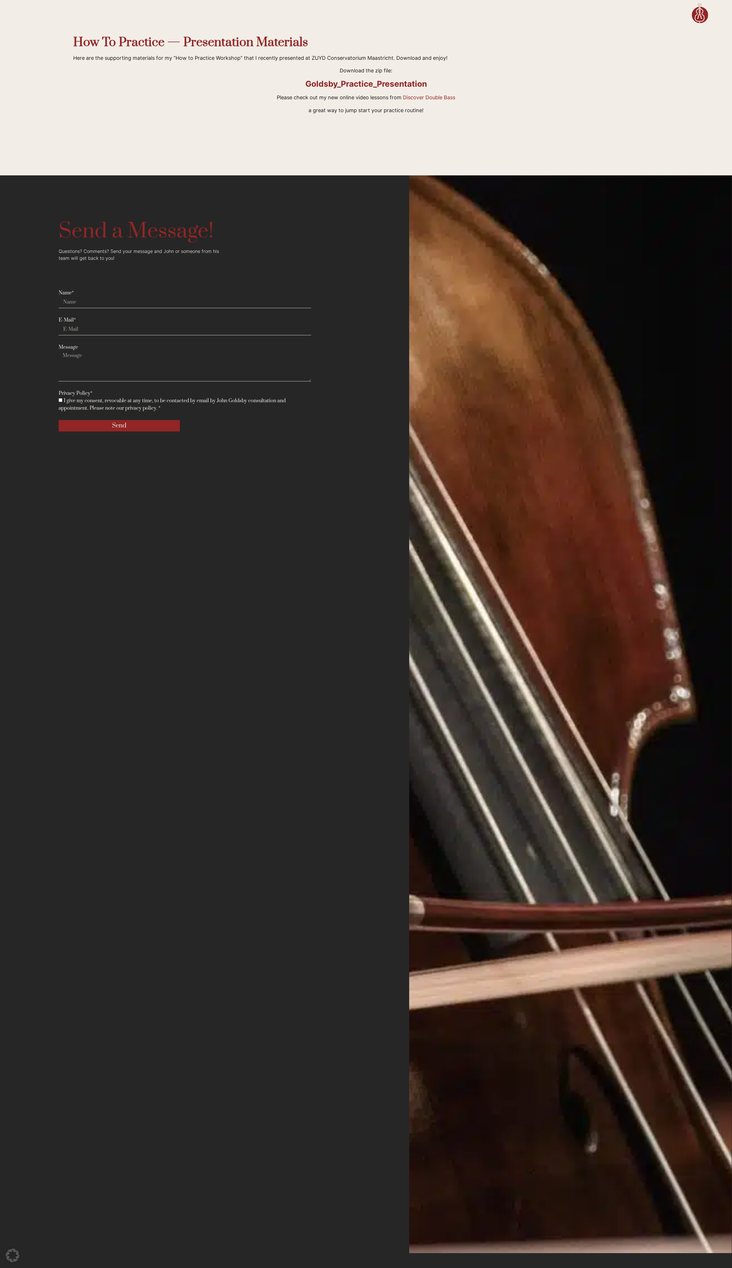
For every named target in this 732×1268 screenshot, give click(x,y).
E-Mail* (67, 320)
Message (68, 347)
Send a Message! (136, 231)
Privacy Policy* (75, 393)
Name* (66, 293)
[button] (12, 1255)
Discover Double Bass (429, 97)
